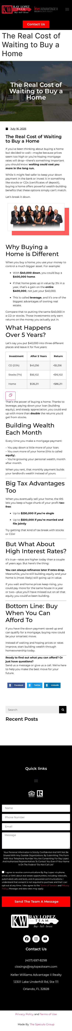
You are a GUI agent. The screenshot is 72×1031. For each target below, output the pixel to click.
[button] (67, 9)
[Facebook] (26, 939)
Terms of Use (48, 1014)
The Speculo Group (42, 1024)
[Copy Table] (11, 396)
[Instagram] (36, 939)
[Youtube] (45, 939)
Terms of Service (48, 885)
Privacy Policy (24, 1014)
